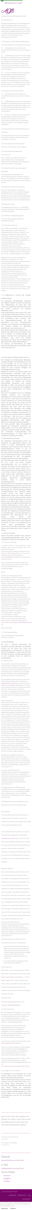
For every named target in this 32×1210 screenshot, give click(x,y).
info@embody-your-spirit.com (9, 683)
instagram (7, 1178)
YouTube (6, 1181)
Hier (6, 1122)
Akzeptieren (4, 1208)
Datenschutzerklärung (14, 1005)
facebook (6, 1176)
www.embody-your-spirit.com (12, 557)
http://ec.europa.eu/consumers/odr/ (15, 1066)
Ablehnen (13, 1208)
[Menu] (2, 4)
